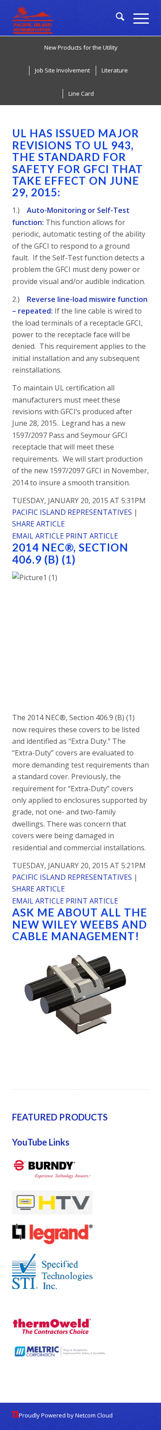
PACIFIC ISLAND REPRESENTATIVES (72, 512)
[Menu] (136, 18)
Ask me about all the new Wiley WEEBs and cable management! (79, 924)
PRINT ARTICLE (92, 536)
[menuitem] (115, 18)
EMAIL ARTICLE (39, 536)
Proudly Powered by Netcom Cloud (66, 1415)
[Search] (115, 18)
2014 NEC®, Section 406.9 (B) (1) (70, 553)
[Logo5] (67, 18)
